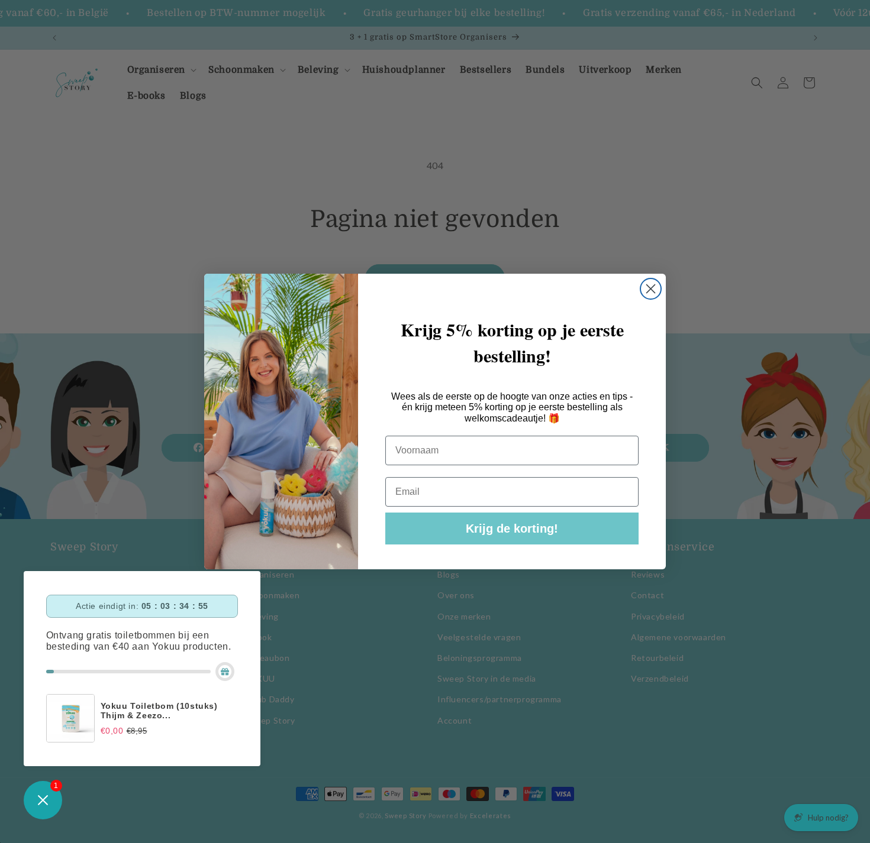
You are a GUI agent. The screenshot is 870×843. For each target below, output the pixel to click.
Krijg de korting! (512, 528)
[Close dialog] (650, 288)
